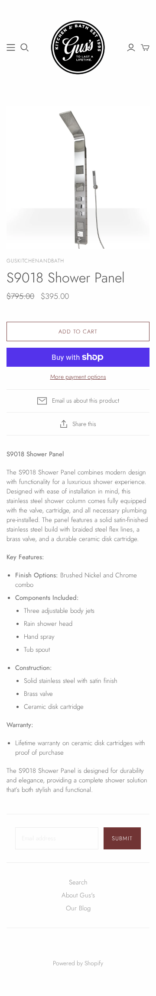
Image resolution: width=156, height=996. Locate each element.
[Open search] (24, 47)
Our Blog (78, 908)
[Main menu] (10, 47)
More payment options (78, 377)
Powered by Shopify (78, 963)
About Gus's (78, 895)
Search (78, 882)
